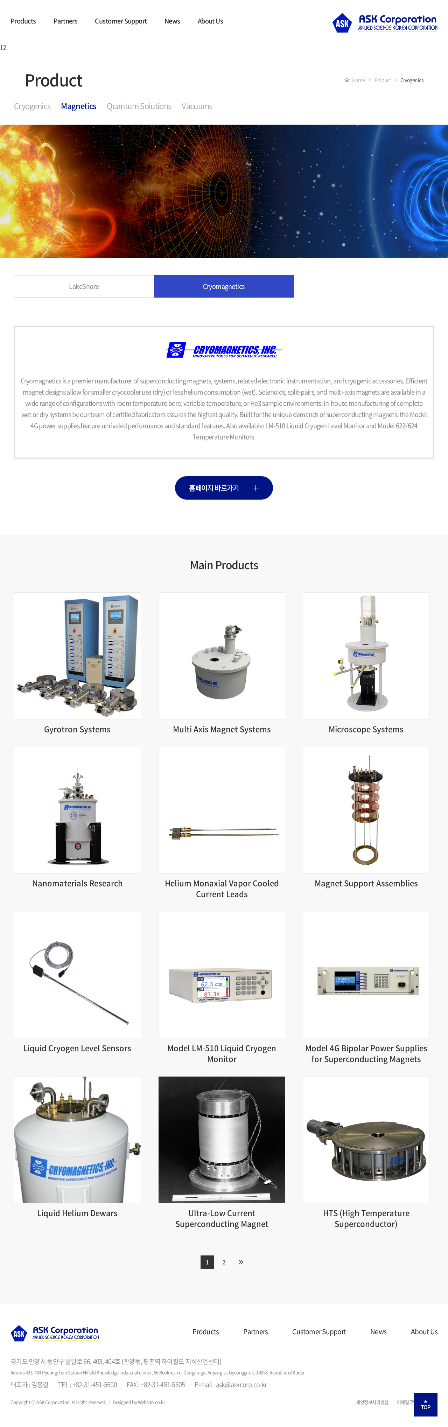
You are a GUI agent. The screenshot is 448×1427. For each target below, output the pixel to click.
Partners (66, 21)
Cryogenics (32, 106)
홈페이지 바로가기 (214, 488)
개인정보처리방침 (372, 1402)
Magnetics (78, 106)
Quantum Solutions (139, 106)
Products (23, 21)
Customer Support (121, 21)
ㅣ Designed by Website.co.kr (136, 1402)
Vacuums (197, 106)
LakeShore (84, 286)
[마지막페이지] (240, 1262)
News (172, 21)
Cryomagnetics (223, 286)
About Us (210, 21)
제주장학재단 (385, 23)
